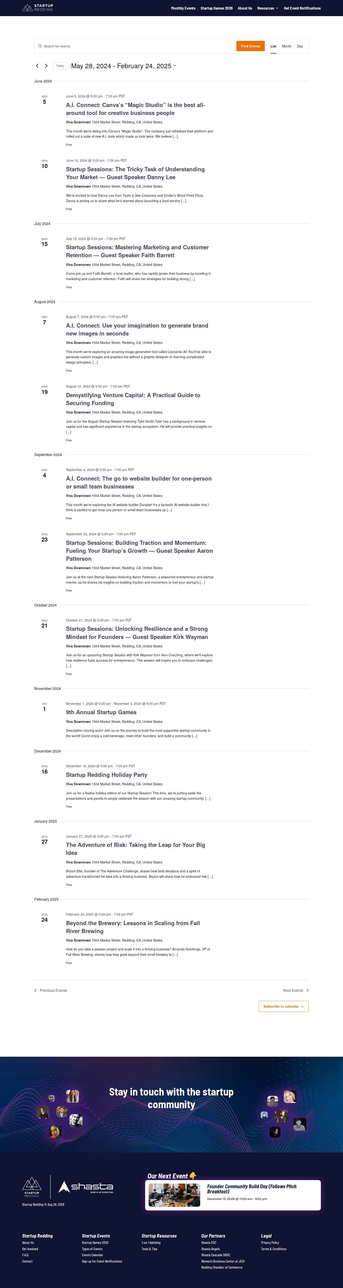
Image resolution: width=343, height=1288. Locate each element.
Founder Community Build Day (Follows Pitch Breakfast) (252, 1188)
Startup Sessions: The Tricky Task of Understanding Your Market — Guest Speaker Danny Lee (135, 173)
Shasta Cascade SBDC (215, 1255)
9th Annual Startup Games (101, 712)
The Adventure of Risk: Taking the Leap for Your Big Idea (135, 848)
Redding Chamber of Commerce (221, 1267)
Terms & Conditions (273, 1249)
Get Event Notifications (302, 8)
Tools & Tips (149, 1249)
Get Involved (30, 1249)
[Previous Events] (37, 65)
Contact (27, 1261)
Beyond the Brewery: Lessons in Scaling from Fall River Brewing (133, 927)
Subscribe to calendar (281, 1006)
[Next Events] (46, 65)
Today (60, 66)
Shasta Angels (210, 1249)
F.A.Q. (25, 1255)
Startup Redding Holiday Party (106, 774)
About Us (245, 8)
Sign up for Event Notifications (102, 1261)
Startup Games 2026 (217, 8)
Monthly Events (183, 8)
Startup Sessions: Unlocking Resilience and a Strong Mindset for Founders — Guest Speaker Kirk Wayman (137, 632)
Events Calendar (92, 1255)
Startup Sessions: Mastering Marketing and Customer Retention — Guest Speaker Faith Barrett (137, 251)
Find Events (250, 46)
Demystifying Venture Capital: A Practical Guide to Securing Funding (133, 399)
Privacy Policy (270, 1243)
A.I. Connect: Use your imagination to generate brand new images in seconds (137, 329)
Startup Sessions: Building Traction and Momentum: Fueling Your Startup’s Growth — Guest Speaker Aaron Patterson (139, 550)
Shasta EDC (208, 1243)
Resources (265, 8)
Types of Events (92, 1249)
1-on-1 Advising (151, 1243)
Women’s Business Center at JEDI (223, 1261)
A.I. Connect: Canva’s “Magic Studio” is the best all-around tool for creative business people (135, 109)
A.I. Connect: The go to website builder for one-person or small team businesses (139, 482)
